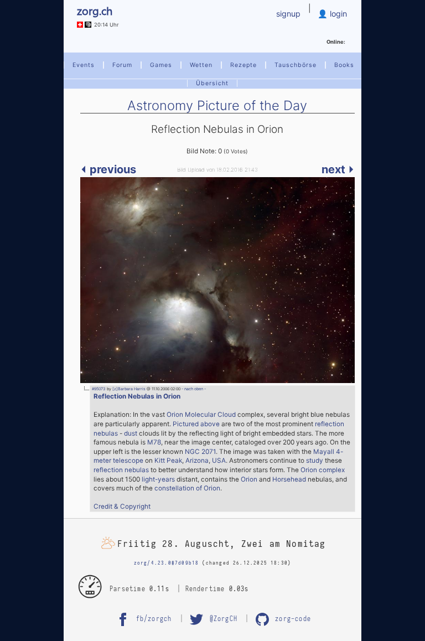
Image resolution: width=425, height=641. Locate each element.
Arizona (197, 460)
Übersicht (212, 83)
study (314, 460)
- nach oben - (193, 388)
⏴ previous (108, 169)
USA (219, 460)
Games (161, 65)
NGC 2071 (200, 452)
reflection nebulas (121, 470)
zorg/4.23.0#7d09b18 (166, 563)
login (337, 13)
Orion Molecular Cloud (201, 414)
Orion (249, 479)
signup (288, 13)
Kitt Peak (168, 460)
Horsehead (289, 479)
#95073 (99, 388)
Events (83, 65)
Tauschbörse (295, 65)
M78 (154, 442)
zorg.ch (94, 10)
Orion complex (322, 470)
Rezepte (243, 65)
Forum (122, 65)
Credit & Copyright (122, 506)
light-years (158, 479)
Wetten (201, 65)
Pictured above (196, 424)
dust (130, 433)
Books (344, 65)
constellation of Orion (187, 488)
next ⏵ (338, 169)
